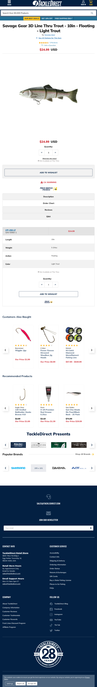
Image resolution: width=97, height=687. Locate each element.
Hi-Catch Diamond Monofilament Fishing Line (72, 354)
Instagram (58, 614)
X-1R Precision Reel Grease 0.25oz (47, 412)
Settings (10, 683)
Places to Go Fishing (57, 584)
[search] (92, 13)
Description (48, 196)
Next (92, 445)
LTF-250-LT (10, 230)
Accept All (32, 683)
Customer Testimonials (11, 615)
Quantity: (48, 146)
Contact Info (54, 557)
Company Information (10, 608)
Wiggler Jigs (20, 350)
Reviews (48, 210)
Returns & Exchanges (58, 572)
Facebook (58, 609)
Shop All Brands (83, 454)
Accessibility (54, 553)
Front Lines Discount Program (13, 623)
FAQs (52, 588)
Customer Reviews (9, 611)
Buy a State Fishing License (60, 580)
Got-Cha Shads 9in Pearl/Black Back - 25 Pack (73, 412)
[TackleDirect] (47, 3)
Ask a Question (50, 45)
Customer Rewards (10, 619)
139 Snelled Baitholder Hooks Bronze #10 (23, 412)
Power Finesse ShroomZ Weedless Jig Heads (47, 354)
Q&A (48, 216)
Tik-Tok (57, 625)
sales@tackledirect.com (11, 573)
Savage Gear (50, 35)
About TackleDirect (9, 604)
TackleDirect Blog (61, 604)
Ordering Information (58, 565)
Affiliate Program (9, 627)
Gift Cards (54, 576)
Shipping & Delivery (57, 561)
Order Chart (48, 203)
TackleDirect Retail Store (15, 553)
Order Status (55, 568)
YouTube (57, 620)
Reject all (20, 683)
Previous (5, 445)
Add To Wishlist (48, 172)
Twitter (57, 630)
